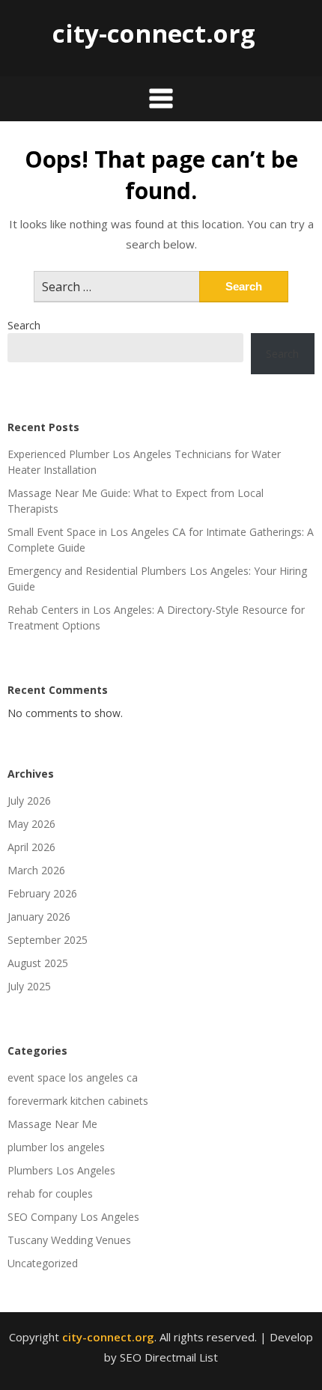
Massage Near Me (52, 1124)
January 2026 (38, 916)
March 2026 (36, 870)
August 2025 (37, 963)
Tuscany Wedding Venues (69, 1240)
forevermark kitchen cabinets (77, 1101)
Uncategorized (42, 1263)
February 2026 (42, 893)
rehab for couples (50, 1193)
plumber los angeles (56, 1147)
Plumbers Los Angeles (61, 1170)
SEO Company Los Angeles (73, 1217)
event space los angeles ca (72, 1077)
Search (23, 325)
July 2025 (29, 986)
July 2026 (29, 800)
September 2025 (47, 940)
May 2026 (31, 824)
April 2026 (31, 847)
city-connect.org (153, 33)
